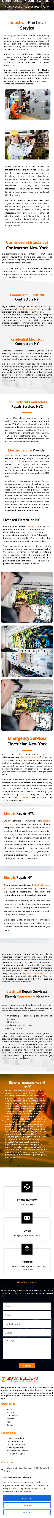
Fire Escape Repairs (15, 1447)
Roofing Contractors (16, 1444)
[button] (3, 1120)
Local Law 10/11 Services (17, 1454)
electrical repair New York (35, 973)
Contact (10, 1425)
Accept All (27, 1498)
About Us (11, 1412)
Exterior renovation (15, 1438)
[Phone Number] (27, 1186)
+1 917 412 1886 (23, 797)
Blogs (9, 1422)
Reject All (27, 1512)
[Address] (27, 1249)
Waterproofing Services (17, 1450)
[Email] (27, 1218)
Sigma (18, 954)
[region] (27, 1495)
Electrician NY (33, 526)
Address (27, 1262)
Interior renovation (15, 1441)
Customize (27, 1505)
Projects (10, 1418)
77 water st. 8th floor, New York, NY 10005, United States (27, 1268)
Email (27, 1231)
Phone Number (27, 1200)
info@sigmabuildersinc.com (27, 1235)
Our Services (12, 1415)
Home (9, 1409)
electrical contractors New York (33, 254)
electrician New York (30, 757)
